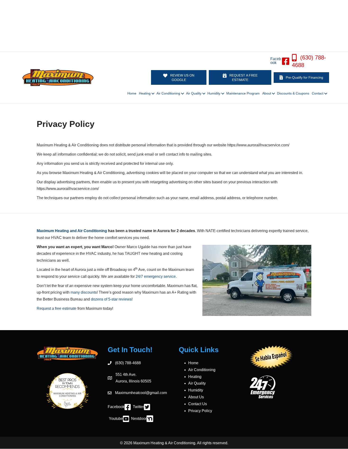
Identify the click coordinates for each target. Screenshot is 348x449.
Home (131, 93)
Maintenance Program (243, 93)
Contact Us (197, 404)
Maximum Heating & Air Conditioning (67, 394)
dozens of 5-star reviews (111, 299)
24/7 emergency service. (156, 276)
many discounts (84, 292)
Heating (194, 377)
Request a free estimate (56, 308)
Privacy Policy (200, 411)
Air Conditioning (201, 370)
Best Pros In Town (67, 380)
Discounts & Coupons (293, 93)
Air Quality (197, 383)
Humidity (195, 390)
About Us (196, 397)
